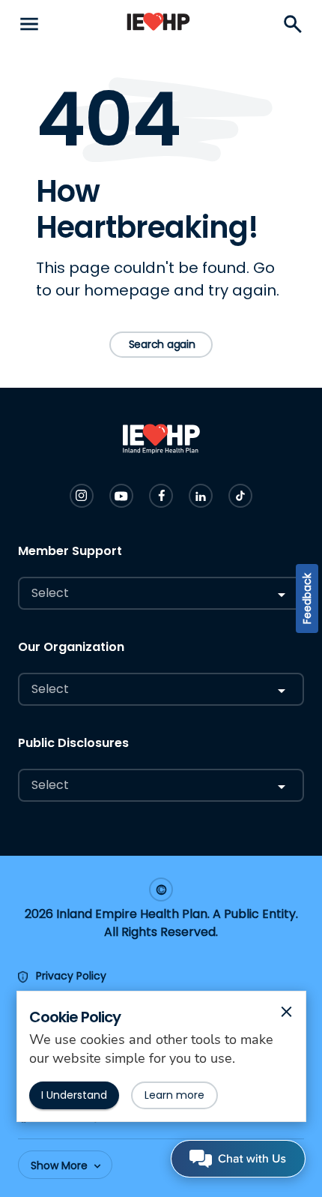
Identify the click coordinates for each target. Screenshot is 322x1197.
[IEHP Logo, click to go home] (158, 24)
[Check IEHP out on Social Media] (82, 496)
